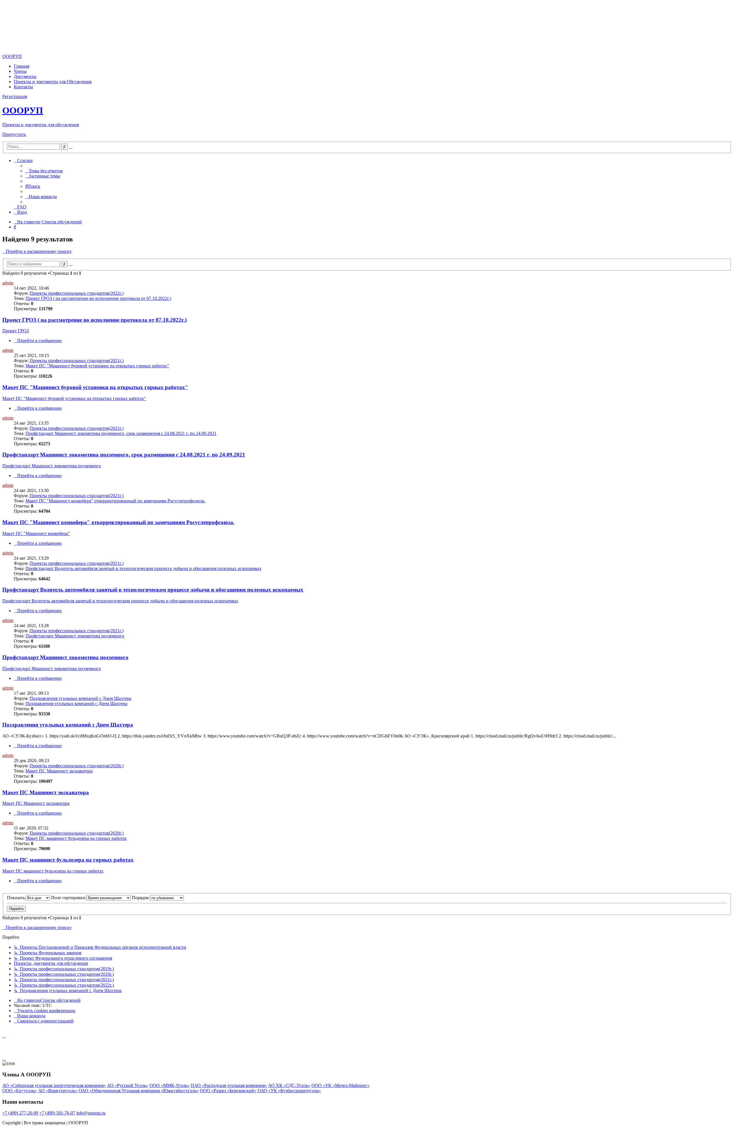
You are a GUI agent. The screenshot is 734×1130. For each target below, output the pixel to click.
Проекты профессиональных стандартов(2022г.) (77, 293)
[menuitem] (44, 170)
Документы (25, 76)
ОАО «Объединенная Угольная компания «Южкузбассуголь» (139, 1090)
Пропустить (14, 134)
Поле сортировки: (68, 897)
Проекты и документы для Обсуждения (52, 81)
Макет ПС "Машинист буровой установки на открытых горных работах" (97, 365)
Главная (21, 66)
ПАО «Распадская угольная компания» (229, 1085)
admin (7, 282)
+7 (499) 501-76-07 (57, 1113)
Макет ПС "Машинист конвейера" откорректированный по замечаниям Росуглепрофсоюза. (115, 500)
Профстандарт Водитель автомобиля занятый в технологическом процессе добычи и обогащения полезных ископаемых (143, 568)
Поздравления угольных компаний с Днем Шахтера (80, 698)
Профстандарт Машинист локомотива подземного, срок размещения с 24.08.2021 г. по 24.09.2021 (121, 433)
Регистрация (14, 96)
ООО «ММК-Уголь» (169, 1085)
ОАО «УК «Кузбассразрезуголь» (289, 1090)
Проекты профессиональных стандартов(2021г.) (77, 360)
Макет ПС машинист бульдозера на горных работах (76, 838)
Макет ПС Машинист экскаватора (59, 770)
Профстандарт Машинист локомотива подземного (51, 465)
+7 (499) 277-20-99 (20, 1113)
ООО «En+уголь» (19, 1090)
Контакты (23, 86)
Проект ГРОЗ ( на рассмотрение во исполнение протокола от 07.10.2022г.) (98, 298)
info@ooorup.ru (91, 1113)
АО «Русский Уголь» (127, 1085)
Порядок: (141, 897)
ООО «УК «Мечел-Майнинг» (340, 1085)
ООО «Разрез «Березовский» (228, 1090)
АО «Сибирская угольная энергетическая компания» (54, 1085)
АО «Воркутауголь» (57, 1090)
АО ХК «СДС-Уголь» (289, 1085)
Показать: (16, 897)
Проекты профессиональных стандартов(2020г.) (77, 765)
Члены (20, 71)
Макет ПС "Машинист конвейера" (36, 533)
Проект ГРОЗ (15, 330)
